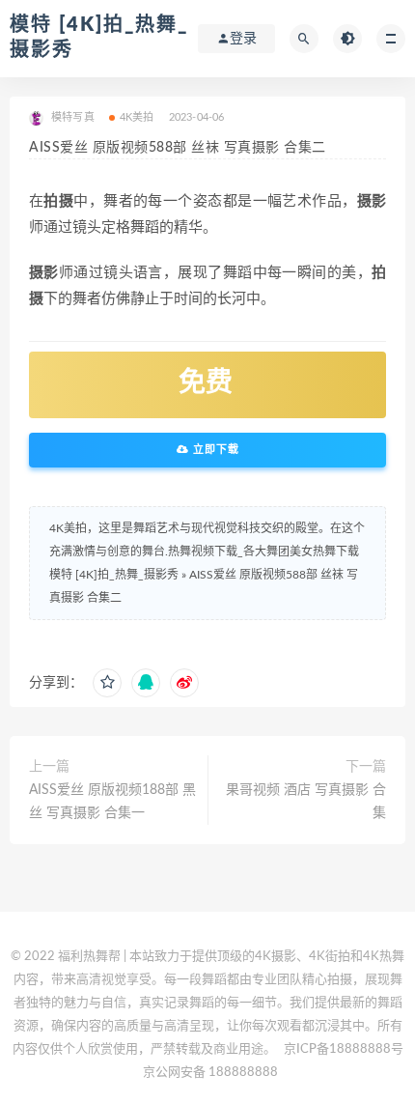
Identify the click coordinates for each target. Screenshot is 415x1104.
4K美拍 (137, 117)
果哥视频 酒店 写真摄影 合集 (306, 801)
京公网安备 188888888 (210, 1072)
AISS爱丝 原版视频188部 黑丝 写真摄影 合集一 (112, 801)
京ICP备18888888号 (343, 1049)
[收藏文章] (107, 682)
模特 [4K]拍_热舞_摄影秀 (114, 574)
